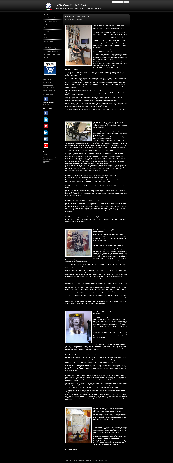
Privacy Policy (103, 460)
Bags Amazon (47, 82)
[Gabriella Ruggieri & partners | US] (48, 6)
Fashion (46, 38)
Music (46, 34)
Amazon (45, 77)
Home (66, 16)
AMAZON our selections (51, 21)
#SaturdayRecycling (50, 48)
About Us (47, 24)
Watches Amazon (48, 85)
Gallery (46, 28)
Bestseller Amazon (48, 94)
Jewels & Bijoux (48, 41)
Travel (46, 58)
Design (46, 44)
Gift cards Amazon (48, 87)
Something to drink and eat (52, 54)
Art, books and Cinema (75, 16)
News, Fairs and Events (51, 18)
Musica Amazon (47, 79)
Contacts (46, 31)
